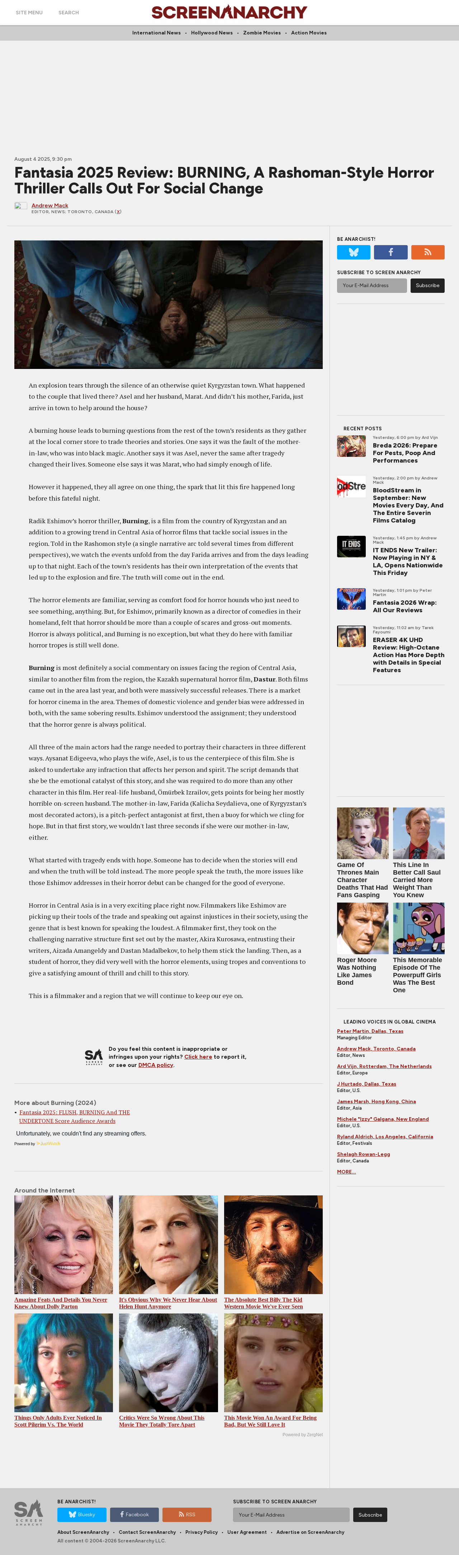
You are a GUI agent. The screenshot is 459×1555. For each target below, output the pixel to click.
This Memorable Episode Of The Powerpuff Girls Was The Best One (417, 975)
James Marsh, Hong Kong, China (376, 1102)
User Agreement (247, 1532)
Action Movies (309, 33)
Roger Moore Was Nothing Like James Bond (357, 971)
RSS (190, 1515)
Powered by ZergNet (303, 1434)
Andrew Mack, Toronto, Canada (376, 1049)
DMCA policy (155, 1065)
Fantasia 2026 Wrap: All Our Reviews (405, 606)
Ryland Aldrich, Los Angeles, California (385, 1137)
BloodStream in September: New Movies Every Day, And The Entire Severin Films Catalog (408, 505)
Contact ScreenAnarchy (147, 1532)
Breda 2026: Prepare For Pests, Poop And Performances (405, 452)
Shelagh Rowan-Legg (363, 1154)
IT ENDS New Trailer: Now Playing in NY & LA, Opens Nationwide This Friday (408, 561)
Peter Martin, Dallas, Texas (370, 1031)
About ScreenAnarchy (83, 1532)
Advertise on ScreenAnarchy (310, 1532)
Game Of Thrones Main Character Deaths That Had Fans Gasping (362, 880)
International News (156, 33)
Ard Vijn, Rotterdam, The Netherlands (384, 1066)
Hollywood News (212, 33)
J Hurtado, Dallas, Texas (366, 1084)
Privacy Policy (201, 1532)
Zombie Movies (262, 33)
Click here (198, 1056)
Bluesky (86, 1515)
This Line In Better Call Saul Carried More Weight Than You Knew (417, 880)
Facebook (137, 1515)
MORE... (346, 1172)
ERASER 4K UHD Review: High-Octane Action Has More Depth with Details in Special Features (409, 655)
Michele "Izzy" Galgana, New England (383, 1119)
